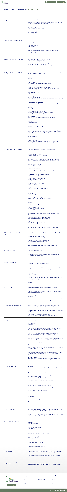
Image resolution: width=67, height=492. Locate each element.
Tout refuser (57, 490)
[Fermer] (65, 490)
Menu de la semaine (55, 477)
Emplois (25, 482)
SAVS (25, 480)
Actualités (55, 476)
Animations (54, 479)
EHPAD (25, 479)
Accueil (25, 477)
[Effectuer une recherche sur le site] (46, 2)
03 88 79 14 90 (40, 477)
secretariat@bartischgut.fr (41, 479)
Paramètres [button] (51, 490)
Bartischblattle (55, 480)
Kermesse (53, 483)
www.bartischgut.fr (32, 21)
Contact (25, 483)
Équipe (53, 482)
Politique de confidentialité (8, 490)
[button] (11, 485)
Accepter (62, 490)
